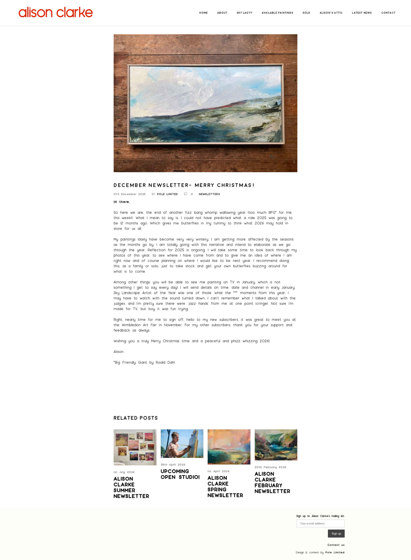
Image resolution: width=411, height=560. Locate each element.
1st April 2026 (219, 471)
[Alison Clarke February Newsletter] (276, 444)
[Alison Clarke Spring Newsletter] (229, 447)
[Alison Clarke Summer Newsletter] (135, 447)
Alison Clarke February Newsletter (272, 482)
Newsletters (209, 194)
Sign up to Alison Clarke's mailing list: (320, 515)
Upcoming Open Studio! (180, 474)
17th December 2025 (130, 194)
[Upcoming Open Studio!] (182, 443)
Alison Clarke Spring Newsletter (225, 486)
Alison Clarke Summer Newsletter (131, 487)
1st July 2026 (124, 471)
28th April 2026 (173, 464)
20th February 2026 (271, 467)
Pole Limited (167, 194)
